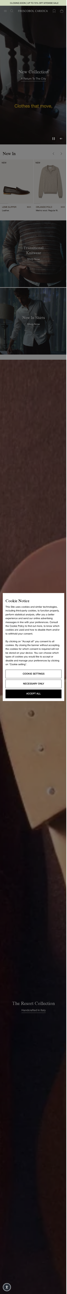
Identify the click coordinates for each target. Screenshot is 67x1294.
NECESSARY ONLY (33, 684)
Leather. (5, 211)
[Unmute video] (61, 139)
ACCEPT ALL (33, 694)
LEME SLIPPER (9, 207)
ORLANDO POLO (44, 207)
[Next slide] (61, 154)
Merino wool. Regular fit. (47, 211)
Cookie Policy (17, 626)
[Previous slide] (54, 154)
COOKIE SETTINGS (33, 674)
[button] (7, 1287)
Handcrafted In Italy (33, 1010)
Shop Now (33, 259)
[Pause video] (54, 139)
